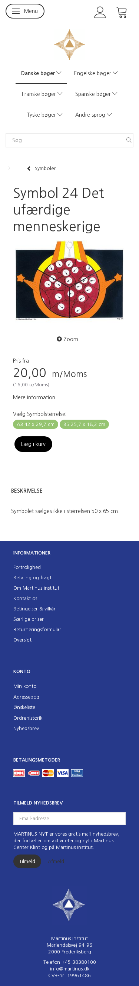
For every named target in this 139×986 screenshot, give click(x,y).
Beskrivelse (27, 490)
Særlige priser (28, 619)
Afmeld (56, 861)
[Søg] (129, 140)
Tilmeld (27, 861)
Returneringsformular (37, 629)
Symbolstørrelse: (39, 414)
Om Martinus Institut (36, 588)
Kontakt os (25, 598)
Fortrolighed (27, 567)
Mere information (34, 397)
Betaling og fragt (32, 577)
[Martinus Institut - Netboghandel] (69, 44)
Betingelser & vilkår (34, 608)
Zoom (71, 339)
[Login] (100, 11)
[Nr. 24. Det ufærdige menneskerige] (69, 282)
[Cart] (121, 11)
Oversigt (22, 639)
